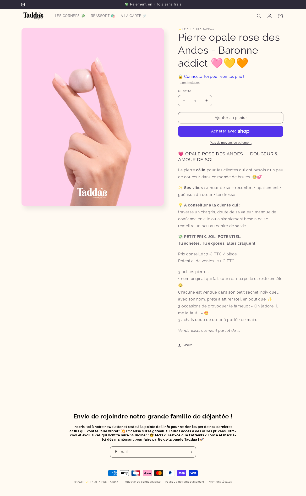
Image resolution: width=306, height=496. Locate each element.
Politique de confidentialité (142, 481)
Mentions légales (220, 481)
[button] (259, 16)
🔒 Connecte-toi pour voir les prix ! (211, 76)
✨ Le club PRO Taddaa (102, 482)
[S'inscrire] (190, 452)
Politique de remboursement (184, 481)
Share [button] (188, 345)
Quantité (184, 91)
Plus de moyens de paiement (230, 142)
